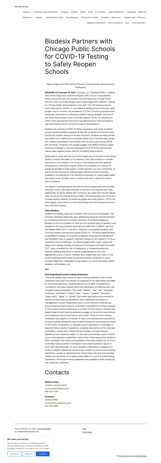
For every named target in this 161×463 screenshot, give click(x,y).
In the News (87, 432)
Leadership (131, 12)
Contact (74, 12)
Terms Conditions (115, 23)
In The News (100, 12)
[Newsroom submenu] (32, 17)
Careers (26, 12)
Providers (105, 17)
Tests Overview (138, 23)
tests (127, 23)
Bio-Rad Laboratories (96, 141)
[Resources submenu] (121, 17)
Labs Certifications (116, 12)
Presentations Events (54, 17)
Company (64, 12)
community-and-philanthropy (46, 12)
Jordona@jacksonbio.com (57, 388)
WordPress (141, 456)
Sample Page (129, 17)
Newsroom (27, 17)
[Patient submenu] (42, 17)
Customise (14, 454)
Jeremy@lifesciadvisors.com (58, 403)
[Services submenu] (145, 17)
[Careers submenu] (30, 12)
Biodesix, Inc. (84, 92)
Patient (39, 17)
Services (141, 17)
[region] (28, 447)
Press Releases (72, 17)
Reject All (28, 454)
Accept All (43, 454)
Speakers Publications (96, 23)
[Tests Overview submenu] (145, 22)
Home (90, 12)
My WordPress (21, 6)
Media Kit (142, 12)
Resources (116, 17)
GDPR (82, 12)
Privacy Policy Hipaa (89, 17)
